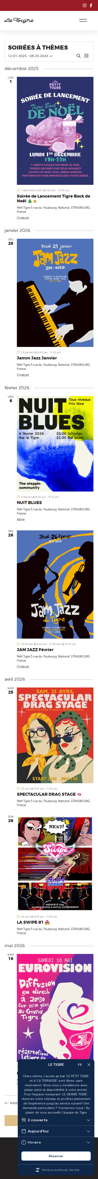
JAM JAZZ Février (35, 649)
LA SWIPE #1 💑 (33, 922)
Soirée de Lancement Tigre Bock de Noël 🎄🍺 (53, 199)
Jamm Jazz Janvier (37, 358)
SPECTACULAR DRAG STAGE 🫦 (49, 794)
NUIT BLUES (29, 502)
